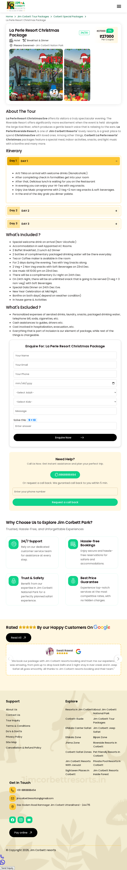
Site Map (11, 742)
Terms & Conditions (18, 726)
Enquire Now (63, 437)
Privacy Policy (14, 736)
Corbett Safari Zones (78, 752)
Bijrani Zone (100, 737)
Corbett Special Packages (68, 16)
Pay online (20, 833)
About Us (11, 709)
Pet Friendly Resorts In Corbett (106, 753)
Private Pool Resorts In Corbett (107, 763)
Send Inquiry (7, 868)
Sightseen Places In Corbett (77, 772)
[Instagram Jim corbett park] (21, 820)
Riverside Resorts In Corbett (105, 744)
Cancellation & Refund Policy (23, 747)
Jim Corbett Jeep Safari (104, 729)
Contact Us (13, 715)
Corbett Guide (74, 718)
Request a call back (65, 502)
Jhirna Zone (72, 742)
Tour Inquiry (13, 720)
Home (9, 16)
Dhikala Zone (73, 737)
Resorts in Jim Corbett (79, 709)
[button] (118, 659)
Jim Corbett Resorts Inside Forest (105, 772)
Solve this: (25, 420)
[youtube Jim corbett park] (29, 820)
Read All (16, 638)
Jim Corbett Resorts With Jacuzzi (78, 763)
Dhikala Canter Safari (78, 728)
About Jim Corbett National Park (105, 711)
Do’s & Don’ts (14, 731)
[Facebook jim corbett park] (12, 820)
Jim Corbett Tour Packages (33, 16)
